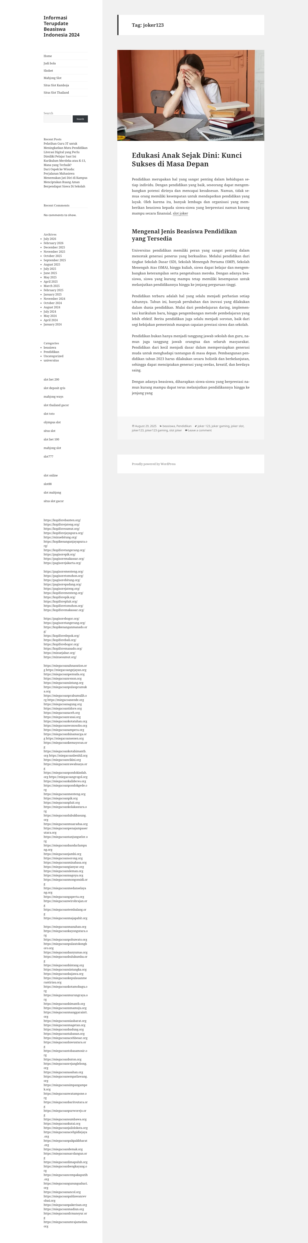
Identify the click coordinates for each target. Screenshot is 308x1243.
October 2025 (53, 256)
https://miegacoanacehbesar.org (66, 1038)
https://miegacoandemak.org (63, 1149)
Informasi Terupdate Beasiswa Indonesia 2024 (61, 26)
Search (48, 113)
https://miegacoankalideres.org (65, 781)
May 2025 (50, 277)
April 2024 (51, 320)
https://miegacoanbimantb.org (64, 1004)
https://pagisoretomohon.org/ (63, 576)
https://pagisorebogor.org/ (61, 619)
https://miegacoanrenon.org (63, 678)
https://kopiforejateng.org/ (62, 524)
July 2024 (50, 311)
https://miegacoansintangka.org (65, 969)
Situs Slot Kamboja (56, 85)
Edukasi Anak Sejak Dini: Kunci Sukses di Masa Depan (187, 159)
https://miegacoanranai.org (62, 717)
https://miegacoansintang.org (63, 683)
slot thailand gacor (56, 405)
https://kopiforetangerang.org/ (64, 550)
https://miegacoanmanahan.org (65, 927)
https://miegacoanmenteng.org (65, 794)
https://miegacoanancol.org (62, 1192)
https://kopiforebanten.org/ (62, 520)
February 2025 (53, 290)
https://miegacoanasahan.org (63, 1072)
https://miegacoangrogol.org (68, 777)
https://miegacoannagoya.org (63, 875)
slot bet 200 (51, 379)
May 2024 (50, 316)
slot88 (48, 484)
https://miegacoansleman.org (63, 871)
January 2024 (53, 324)
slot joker (180, 213)
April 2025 (51, 282)
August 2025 (52, 264)
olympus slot (52, 422)
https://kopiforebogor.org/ (61, 644)
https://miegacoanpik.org (61, 798)
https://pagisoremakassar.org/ (64, 559)
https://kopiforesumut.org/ (62, 529)
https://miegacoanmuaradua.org (66, 824)
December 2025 (54, 247)
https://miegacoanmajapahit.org (65, 918)
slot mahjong (52, 492)
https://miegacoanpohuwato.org (65, 939)
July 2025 (50, 269)
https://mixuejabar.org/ (59, 653)
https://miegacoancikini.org (62, 760)
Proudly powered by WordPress (154, 464)
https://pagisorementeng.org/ (63, 571)
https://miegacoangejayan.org (66, 670)
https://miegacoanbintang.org (64, 965)
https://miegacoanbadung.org (64, 1029)
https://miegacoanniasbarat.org (65, 1021)
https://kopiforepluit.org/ (61, 601)
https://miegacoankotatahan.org (65, 721)
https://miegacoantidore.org (63, 708)
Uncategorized (53, 356)
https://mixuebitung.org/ (60, 537)
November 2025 (54, 252)
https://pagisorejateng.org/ (62, 589)
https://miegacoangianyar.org (64, 867)
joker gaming (221, 426)
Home (48, 56)
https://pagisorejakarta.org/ (62, 563)
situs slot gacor (54, 501)
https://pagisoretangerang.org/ (64, 623)
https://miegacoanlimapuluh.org (66, 1162)
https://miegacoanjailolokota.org (66, 1128)
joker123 (138, 430)
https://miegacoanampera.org (64, 730)
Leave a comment (200, 430)
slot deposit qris (54, 388)
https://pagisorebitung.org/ (62, 580)
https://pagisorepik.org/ (60, 554)
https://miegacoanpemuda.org (64, 674)
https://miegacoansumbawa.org (65, 1119)
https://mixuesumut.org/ (60, 657)
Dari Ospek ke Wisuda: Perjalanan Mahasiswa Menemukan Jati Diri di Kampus (65, 173)
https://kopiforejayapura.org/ (63, 533)
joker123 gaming (156, 430)
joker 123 (204, 426)
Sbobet (48, 71)
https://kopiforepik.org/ (59, 597)
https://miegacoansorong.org (63, 858)
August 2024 (52, 307)
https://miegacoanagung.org (63, 704)
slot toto (49, 414)
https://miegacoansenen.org (65, 738)
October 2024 (53, 303)
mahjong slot (52, 448)
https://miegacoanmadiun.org (64, 1209)
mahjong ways (53, 397)
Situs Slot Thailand (56, 93)
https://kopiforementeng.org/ (63, 593)
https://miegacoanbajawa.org (63, 974)
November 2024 (54, 299)
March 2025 (52, 286)
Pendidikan (51, 352)
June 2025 (50, 273)
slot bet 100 (51, 439)
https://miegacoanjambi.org (62, 854)
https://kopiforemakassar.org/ (64, 610)
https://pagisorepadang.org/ (62, 584)
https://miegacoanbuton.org (62, 1059)
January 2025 (53, 294)
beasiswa (50, 347)
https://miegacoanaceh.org (62, 713)
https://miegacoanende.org (65, 700)
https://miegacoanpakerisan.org (65, 1205)
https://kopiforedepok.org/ (61, 636)
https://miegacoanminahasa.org (65, 862)
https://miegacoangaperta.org (64, 897)
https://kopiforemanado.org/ (63, 648)
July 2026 (50, 239)
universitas (51, 360)
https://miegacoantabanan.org (64, 1034)
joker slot (237, 426)
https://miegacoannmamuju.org (65, 1008)
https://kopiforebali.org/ (60, 640)
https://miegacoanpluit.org (62, 803)
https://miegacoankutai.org (62, 1123)
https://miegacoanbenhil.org (68, 755)
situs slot (49, 431)
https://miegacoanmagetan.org (64, 1025)
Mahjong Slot (52, 78)
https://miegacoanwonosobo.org (65, 726)
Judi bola (50, 63)
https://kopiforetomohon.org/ (63, 606)
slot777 (48, 456)
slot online (51, 475)
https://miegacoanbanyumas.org (66, 952)
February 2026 (53, 243)
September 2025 (55, 260)
